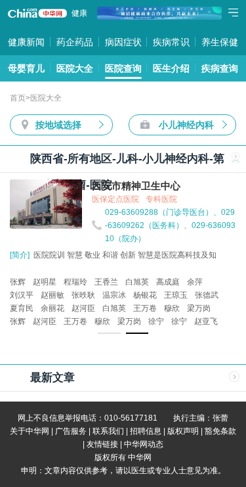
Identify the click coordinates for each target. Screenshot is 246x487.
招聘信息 (145, 431)
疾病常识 (171, 42)
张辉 (18, 282)
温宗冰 (114, 295)
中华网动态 (143, 444)
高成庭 (168, 282)
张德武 (206, 295)
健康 (79, 13)
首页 (18, 98)
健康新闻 (26, 42)
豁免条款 (220, 431)
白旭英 (137, 282)
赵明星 (44, 282)
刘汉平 (21, 295)
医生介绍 (171, 68)
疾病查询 (219, 68)
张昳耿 (83, 295)
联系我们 (108, 431)
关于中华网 (29, 431)
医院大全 (74, 68)
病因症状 (123, 42)
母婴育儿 (26, 68)
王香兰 (106, 282)
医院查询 (123, 68)
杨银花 (145, 295)
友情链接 (102, 444)
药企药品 (74, 42)
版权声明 (183, 431)
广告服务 (71, 431)
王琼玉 (176, 295)
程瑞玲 (75, 282)
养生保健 (219, 42)
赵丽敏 (52, 295)
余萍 (195, 282)
